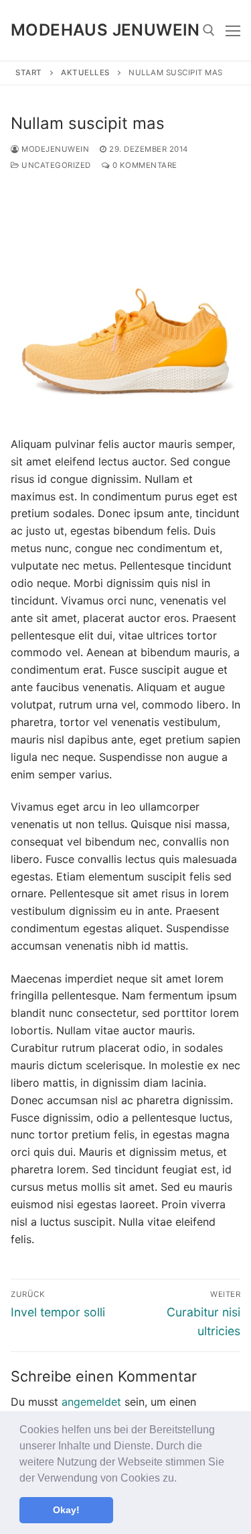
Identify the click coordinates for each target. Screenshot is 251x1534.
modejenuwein (54, 149)
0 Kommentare (143, 165)
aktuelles (85, 72)
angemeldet (91, 1401)
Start (28, 72)
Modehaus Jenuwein (105, 30)
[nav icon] (233, 30)
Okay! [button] (66, 1509)
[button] (181, 1479)
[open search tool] (209, 30)
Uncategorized (55, 165)
